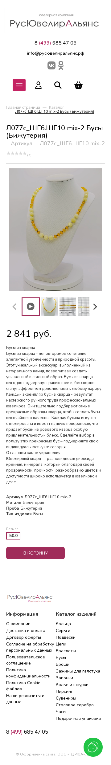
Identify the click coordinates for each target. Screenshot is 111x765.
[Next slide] (94, 306)
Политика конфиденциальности (28, 673)
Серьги (63, 631)
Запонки (64, 678)
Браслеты (66, 651)
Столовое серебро (75, 705)
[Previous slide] (14, 306)
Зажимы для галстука (78, 671)
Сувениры (66, 698)
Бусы (61, 658)
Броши (62, 664)
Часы (61, 712)
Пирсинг (64, 691)
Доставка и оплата (25, 631)
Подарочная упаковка (78, 718)
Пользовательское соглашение (25, 660)
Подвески (66, 637)
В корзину (35, 553)
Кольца (63, 624)
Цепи (61, 644)
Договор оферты (23, 637)
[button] (31, 306)
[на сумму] (78, 85)
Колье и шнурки (72, 685)
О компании (18, 624)
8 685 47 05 (55, 43)
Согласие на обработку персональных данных (30, 647)
